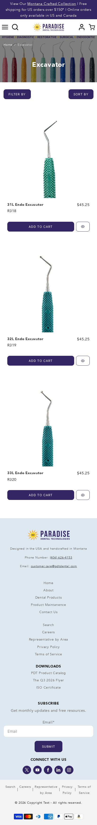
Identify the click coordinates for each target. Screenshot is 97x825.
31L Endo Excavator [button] (25, 204)
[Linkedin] (58, 770)
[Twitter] (27, 770)
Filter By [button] (17, 94)
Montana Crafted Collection (51, 3)
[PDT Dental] (48, 27)
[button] (5, 27)
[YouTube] (37, 770)
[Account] (82, 27)
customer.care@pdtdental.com (54, 566)
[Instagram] (69, 770)
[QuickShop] (83, 227)
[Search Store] (15, 27)
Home (8, 45)
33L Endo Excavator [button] (25, 473)
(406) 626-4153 (61, 557)
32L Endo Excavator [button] (25, 339)
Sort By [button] (81, 94)
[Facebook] (48, 770)
